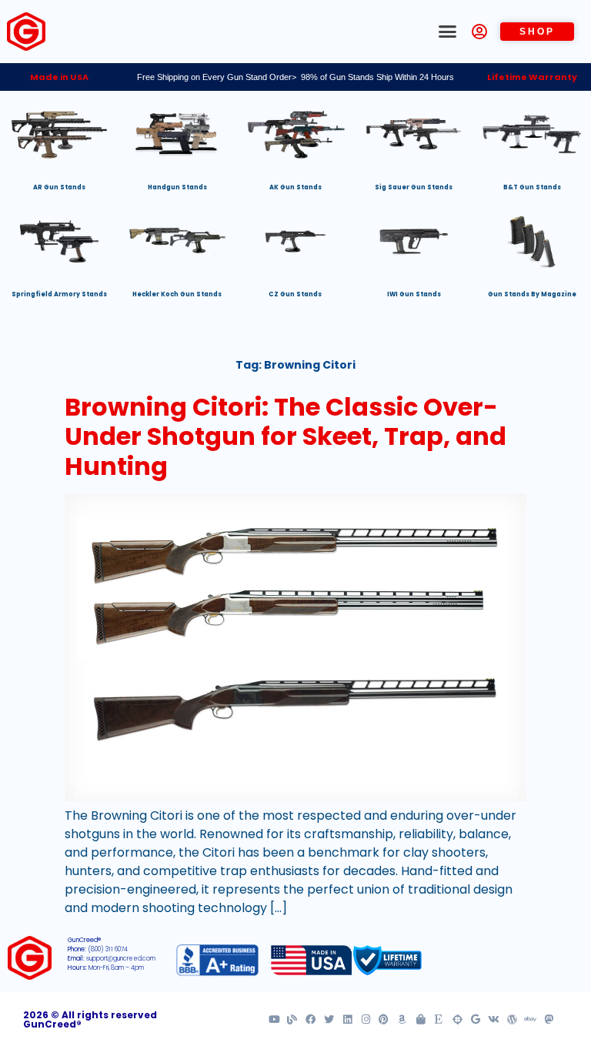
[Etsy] (439, 1019)
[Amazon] (402, 1019)
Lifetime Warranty (532, 77)
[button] (447, 31)
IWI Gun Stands (414, 294)
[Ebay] (531, 1019)
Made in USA (59, 77)
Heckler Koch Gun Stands (177, 294)
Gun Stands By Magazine (532, 294)
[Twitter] (329, 1019)
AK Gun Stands (295, 187)
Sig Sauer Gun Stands (413, 187)
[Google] (475, 1019)
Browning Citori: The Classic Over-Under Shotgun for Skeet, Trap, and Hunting (285, 436)
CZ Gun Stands (295, 294)
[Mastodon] (549, 1019)
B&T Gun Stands (532, 187)
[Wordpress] (512, 1019)
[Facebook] (310, 1019)
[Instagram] (366, 1019)
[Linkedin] (347, 1019)
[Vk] (494, 1019)
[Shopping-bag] (420, 1019)
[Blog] (292, 1019)
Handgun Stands (177, 187)
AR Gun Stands (59, 187)
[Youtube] (274, 1019)
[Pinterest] (384, 1019)
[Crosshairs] (457, 1019)
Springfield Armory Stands (59, 294)
